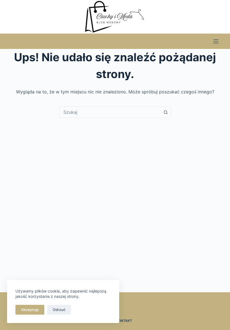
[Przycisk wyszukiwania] (165, 112)
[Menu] (216, 41)
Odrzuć (59, 309)
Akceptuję (30, 309)
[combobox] (109, 112)
